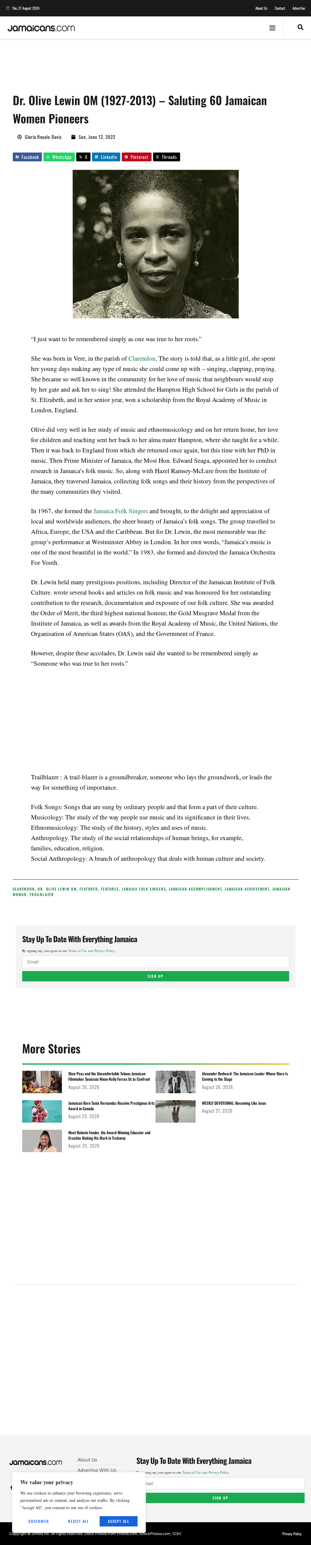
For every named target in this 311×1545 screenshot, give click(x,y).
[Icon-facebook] (11, 1488)
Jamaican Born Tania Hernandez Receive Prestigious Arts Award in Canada (111, 1105)
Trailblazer (41, 894)
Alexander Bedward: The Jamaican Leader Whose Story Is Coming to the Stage (245, 1076)
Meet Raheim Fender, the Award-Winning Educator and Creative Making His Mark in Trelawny (109, 1135)
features (110, 888)
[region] (79, 1502)
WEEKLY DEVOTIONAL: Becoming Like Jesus (234, 1103)
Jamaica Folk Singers (121, 510)
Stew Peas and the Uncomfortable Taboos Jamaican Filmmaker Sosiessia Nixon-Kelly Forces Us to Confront (109, 1076)
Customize (39, 1521)
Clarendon (142, 358)
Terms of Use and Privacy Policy (91, 950)
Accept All (118, 1521)
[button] (273, 28)
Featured (89, 888)
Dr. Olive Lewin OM (57, 888)
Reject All (78, 1521)
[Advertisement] (123, 68)
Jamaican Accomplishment (195, 888)
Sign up (155, 976)
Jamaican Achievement (247, 888)
